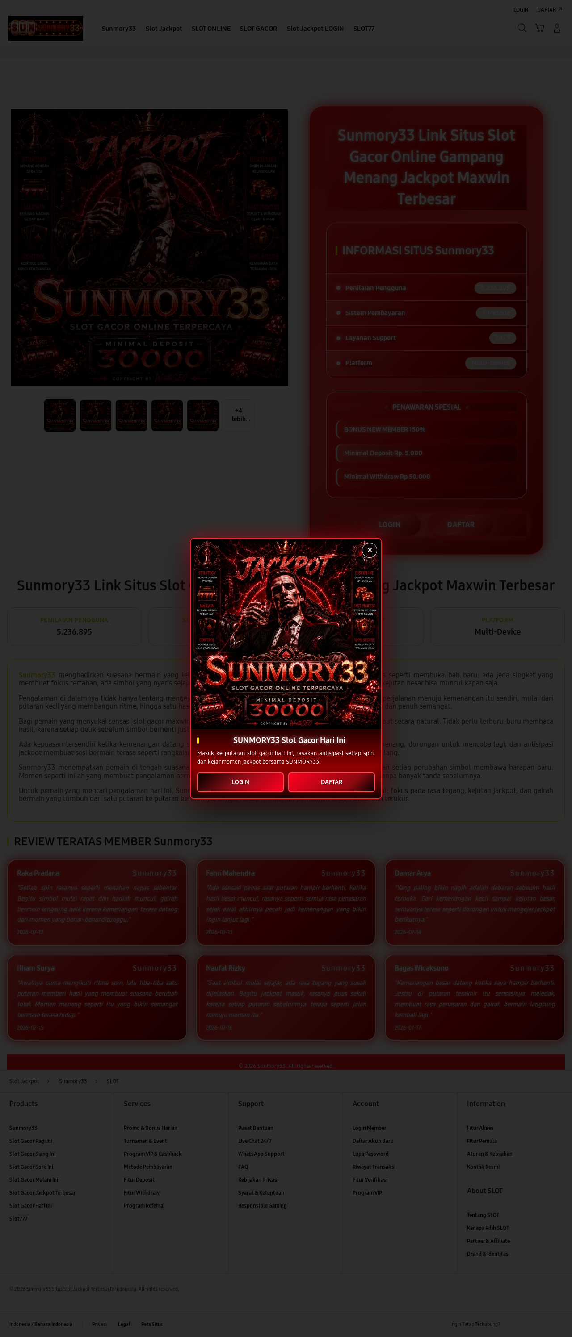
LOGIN (240, 782)
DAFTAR (332, 782)
